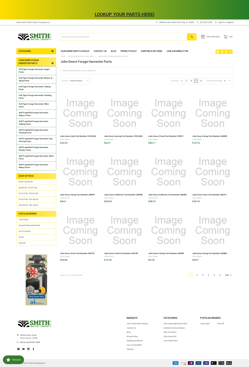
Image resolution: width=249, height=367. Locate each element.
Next (227, 275)
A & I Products (25, 231)
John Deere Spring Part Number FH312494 (123, 136)
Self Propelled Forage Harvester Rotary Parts (33, 166)
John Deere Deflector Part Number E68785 (123, 195)
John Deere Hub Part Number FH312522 (78, 136)
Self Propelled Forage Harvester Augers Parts (33, 114)
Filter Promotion (170, 332)
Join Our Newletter (177, 51)
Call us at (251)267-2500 (30, 342)
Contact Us (100, 51)
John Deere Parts (170, 341)
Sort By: (65, 81)
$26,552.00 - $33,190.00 (28, 205)
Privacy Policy (129, 51)
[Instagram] (226, 52)
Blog (113, 51)
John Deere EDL (170, 336)
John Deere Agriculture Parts (175, 323)
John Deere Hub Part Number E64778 (121, 253)
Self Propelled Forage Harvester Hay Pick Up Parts (35, 140)
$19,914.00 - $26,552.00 (28, 199)
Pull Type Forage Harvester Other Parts (34, 105)
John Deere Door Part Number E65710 (77, 253)
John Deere (23, 219)
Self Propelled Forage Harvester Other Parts (36, 157)
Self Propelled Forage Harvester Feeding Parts (33, 131)
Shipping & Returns (151, 51)
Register (230, 22)
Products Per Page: (214, 81)
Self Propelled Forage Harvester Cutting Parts (33, 122)
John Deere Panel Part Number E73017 (165, 136)
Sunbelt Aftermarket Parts (29, 225)
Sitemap (130, 349)
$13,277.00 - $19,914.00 (28, 193)
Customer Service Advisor (174, 328)
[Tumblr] (230, 52)
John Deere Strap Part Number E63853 (209, 253)
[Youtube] (222, 52)
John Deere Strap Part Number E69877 (77, 195)
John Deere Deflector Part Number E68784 (167, 195)
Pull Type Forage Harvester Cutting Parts (35, 88)
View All (22, 243)
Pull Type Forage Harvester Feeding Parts (35, 96)
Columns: (175, 81)
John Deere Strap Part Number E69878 (209, 136)
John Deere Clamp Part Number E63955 (166, 253)
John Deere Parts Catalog (75, 51)
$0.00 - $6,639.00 (26, 182)
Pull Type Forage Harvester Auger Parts (34, 70)
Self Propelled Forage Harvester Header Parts (33, 148)
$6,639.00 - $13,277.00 (28, 188)
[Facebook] (218, 52)
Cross (21, 237)
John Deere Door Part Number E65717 (209, 195)
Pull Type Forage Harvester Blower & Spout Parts (35, 79)
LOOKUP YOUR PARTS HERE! (124, 14)
